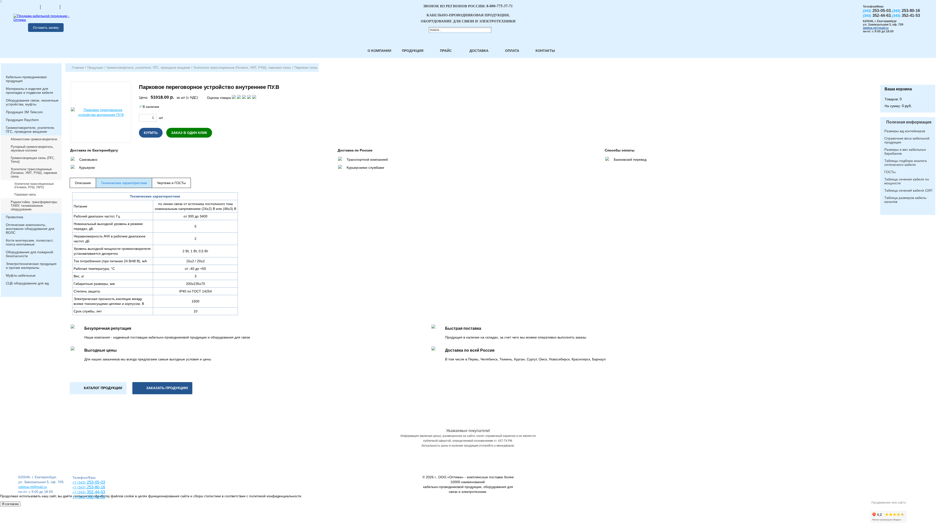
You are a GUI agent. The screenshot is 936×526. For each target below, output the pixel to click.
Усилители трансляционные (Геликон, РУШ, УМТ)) (34, 185)
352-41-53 (95, 497)
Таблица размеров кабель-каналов (905, 200)
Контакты (545, 51)
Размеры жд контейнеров (904, 131)
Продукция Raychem (22, 120)
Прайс (446, 51)
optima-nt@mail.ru (875, 28)
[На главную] (30, 7)
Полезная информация (908, 122)
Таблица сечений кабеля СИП (908, 190)
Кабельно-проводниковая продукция (26, 79)
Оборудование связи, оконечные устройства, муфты (32, 102)
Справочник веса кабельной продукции (906, 140)
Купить (151, 133)
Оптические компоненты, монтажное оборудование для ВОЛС (30, 229)
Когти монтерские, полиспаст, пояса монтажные (29, 242)
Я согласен (10, 504)
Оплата (512, 51)
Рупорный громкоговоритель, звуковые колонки (32, 148)
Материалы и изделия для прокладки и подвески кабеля (29, 90)
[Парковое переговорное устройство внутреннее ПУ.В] (101, 112)
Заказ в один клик (189, 133)
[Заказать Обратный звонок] (907, 74)
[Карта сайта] (50, 7)
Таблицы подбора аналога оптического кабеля (905, 163)
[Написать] (70, 7)
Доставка (478, 51)
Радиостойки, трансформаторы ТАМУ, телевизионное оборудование (34, 205)
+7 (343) (79, 497)
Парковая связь (25, 194)
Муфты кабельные (21, 275)
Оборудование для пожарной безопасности (29, 254)
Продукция (412, 51)
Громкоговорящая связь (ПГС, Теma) (33, 159)
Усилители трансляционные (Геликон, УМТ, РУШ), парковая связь (34, 172)
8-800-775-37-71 (500, 6)
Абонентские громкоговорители (34, 139)
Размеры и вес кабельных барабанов (905, 151)
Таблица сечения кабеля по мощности (906, 181)
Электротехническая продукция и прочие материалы (31, 266)
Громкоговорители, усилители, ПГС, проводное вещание (30, 129)
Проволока (14, 217)
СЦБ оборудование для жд (27, 283)
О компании (379, 51)
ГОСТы (890, 172)
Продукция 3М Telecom (24, 112)
